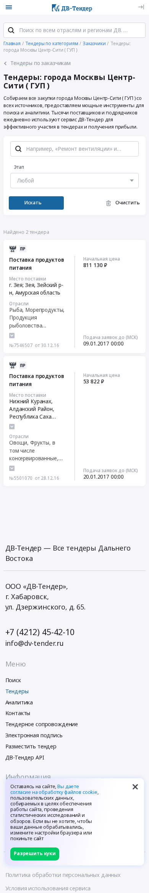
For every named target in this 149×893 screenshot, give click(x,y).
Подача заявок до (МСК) (110, 337)
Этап (19, 167)
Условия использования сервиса (48, 888)
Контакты (18, 713)
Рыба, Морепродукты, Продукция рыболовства (37, 317)
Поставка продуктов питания (36, 263)
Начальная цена (101, 258)
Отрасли (19, 303)
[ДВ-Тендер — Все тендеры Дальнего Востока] (72, 7)
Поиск (13, 680)
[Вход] (141, 7)
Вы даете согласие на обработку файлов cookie (53, 789)
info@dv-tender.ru (34, 643)
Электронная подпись (34, 735)
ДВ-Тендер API (24, 757)
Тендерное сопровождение (41, 724)
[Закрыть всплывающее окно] (135, 787)
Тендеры (17, 691)
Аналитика (19, 702)
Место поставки (27, 278)
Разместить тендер (31, 746)
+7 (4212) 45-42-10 (39, 631)
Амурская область (38, 292)
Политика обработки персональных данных (63, 874)
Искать (33, 202)
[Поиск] (11, 30)
